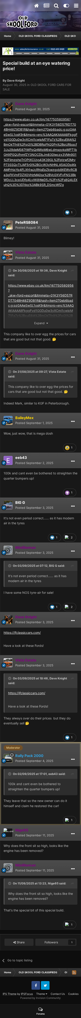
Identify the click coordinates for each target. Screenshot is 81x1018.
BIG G (20, 502)
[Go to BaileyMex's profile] (8, 420)
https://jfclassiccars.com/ (22, 632)
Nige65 (53, 883)
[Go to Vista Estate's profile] (8, 255)
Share (20, 942)
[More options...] (72, 107)
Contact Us (58, 994)
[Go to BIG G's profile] (8, 505)
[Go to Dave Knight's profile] (8, 106)
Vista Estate (57, 371)
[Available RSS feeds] (74, 972)
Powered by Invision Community (40, 998)
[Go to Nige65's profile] (8, 832)
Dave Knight (16, 80)
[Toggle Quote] (10, 270)
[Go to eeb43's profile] (8, 460)
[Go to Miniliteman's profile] (8, 550)
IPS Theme (9, 994)
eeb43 (21, 457)
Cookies (73, 994)
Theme (41, 994)
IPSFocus (27, 994)
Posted (32, 109)
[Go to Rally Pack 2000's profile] (8, 758)
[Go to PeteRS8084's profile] (8, 225)
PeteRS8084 (26, 222)
